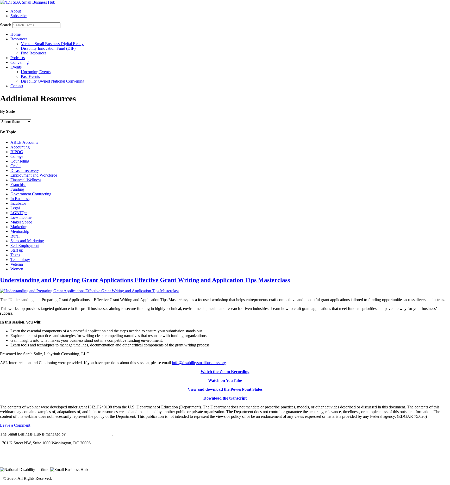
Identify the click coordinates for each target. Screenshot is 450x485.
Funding (17, 189)
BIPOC (16, 152)
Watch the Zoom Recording (225, 371)
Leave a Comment (15, 425)
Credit (15, 166)
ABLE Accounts (24, 142)
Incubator (18, 203)
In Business (19, 198)
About (15, 11)
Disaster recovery (24, 170)
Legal (15, 208)
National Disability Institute (89, 434)
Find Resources (33, 53)
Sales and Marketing (27, 241)
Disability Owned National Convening (52, 81)
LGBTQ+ (18, 212)
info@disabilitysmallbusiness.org (199, 362)
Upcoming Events (36, 72)
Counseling (19, 161)
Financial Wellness (25, 180)
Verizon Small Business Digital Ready (52, 43)
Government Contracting (30, 194)
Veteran (16, 264)
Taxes (15, 255)
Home (15, 34)
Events (16, 67)
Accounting (20, 147)
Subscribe (18, 16)
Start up (16, 250)
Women (16, 269)
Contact (16, 86)
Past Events (30, 76)
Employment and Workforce (33, 175)
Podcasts (17, 57)
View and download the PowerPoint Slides (225, 389)
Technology (20, 259)
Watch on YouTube (225, 380)
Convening (19, 62)
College (16, 156)
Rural (15, 236)
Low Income (21, 217)
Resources (18, 39)
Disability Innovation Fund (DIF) (48, 48)
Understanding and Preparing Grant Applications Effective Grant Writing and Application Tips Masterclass (145, 280)
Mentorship (19, 231)
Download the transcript (225, 398)
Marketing (18, 227)
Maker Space (21, 222)
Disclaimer (9, 460)
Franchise (18, 184)
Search (5, 25)
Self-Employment (24, 245)
